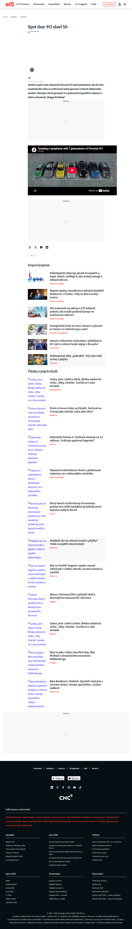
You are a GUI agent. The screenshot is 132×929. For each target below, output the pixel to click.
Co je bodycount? (12, 860)
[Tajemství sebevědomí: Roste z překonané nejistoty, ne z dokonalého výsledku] (37, 483)
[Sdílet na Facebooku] (30, 247)
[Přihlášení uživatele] (119, 4)
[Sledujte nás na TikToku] (80, 787)
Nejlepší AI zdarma (56, 888)
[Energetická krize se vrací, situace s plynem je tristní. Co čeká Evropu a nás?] (37, 329)
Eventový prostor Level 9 (84, 821)
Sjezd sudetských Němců (101, 845)
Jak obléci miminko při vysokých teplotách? (65, 858)
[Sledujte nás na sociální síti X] (57, 787)
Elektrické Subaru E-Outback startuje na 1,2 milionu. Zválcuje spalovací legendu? (76, 439)
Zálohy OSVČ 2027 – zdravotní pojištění (107, 899)
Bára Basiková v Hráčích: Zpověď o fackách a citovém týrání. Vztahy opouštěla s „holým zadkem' (76, 685)
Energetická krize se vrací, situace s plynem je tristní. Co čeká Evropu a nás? (76, 327)
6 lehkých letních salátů (58, 865)
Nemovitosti (99, 817)
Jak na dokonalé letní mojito (59, 861)
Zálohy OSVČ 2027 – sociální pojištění (106, 895)
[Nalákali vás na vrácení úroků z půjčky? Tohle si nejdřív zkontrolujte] (37, 549)
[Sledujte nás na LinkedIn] (52, 787)
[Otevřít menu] (124, 4)
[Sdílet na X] (36, 247)
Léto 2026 (53, 835)
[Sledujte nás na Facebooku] (63, 787)
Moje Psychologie (13, 817)
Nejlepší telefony (55, 884)
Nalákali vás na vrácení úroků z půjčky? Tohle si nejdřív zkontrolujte (74, 542)
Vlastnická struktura (35, 922)
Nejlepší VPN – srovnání (58, 895)
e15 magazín (81, 4)
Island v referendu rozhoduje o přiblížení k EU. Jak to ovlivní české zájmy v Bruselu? (76, 342)
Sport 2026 (11, 874)
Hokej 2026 (10, 888)
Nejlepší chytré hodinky (58, 891)
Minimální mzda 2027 (100, 891)
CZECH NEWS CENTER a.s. (75, 913)
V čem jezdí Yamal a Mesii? (16, 849)
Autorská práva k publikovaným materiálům (24, 919)
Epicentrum (10, 842)
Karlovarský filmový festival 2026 (61, 842)
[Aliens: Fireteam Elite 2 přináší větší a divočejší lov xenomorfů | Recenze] (37, 605)
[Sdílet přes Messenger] (41, 247)
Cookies (120, 919)
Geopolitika (54, 4)
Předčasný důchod (99, 881)
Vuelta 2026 (27, 825)
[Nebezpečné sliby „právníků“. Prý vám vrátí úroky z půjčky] (37, 359)
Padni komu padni (99, 852)
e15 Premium (22, 4)
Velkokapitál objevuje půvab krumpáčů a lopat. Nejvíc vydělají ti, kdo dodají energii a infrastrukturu (76, 276)
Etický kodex (90, 922)
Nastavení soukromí (17, 922)
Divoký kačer (97, 860)
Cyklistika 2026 (11, 902)
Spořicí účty (96, 884)
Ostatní (23, 17)
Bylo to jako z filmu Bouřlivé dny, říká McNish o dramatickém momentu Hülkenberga (72, 656)
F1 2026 (8, 895)
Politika (95, 835)
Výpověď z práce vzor (100, 856)
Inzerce (61, 768)
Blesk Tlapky (28, 817)
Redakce (50, 768)
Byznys (67, 4)
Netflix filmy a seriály (57, 899)
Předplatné (74, 768)
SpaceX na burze (55, 881)
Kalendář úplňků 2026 (14, 856)
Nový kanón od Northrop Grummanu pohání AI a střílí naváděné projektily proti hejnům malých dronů (75, 507)
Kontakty (38, 768)
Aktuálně (10, 835)
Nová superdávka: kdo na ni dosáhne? (107, 842)
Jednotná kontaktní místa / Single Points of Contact (64, 922)
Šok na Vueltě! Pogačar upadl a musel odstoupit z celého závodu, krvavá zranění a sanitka (76, 569)
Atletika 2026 (10, 899)
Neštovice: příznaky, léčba (15, 845)
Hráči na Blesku (43, 817)
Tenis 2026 (10, 891)
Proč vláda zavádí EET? (100, 849)
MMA (8, 881)
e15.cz (5, 17)
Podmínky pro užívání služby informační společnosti (63, 919)
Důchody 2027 (97, 888)
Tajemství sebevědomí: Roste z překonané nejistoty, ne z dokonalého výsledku (75, 472)
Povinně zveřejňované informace (109, 922)
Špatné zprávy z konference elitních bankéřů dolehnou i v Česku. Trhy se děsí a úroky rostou (77, 294)
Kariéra (95, 768)
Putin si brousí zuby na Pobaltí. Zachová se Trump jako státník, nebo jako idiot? (75, 410)
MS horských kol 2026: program (57, 821)
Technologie (54, 874)
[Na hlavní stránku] (10, 4)
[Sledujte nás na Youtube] (74, 787)
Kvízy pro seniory (12, 852)
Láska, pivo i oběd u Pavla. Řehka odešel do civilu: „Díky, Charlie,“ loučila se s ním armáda (75, 383)
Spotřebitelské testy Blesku (79, 817)
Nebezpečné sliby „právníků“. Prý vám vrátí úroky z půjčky (76, 357)
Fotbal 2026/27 (11, 884)
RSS (85, 768)
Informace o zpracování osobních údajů (100, 919)
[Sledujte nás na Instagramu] (69, 787)
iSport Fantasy (58, 817)
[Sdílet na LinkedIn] (47, 247)
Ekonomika (38, 4)
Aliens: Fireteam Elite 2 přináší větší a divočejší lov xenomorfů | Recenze (72, 596)
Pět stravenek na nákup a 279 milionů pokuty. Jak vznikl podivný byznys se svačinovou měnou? (72, 311)
